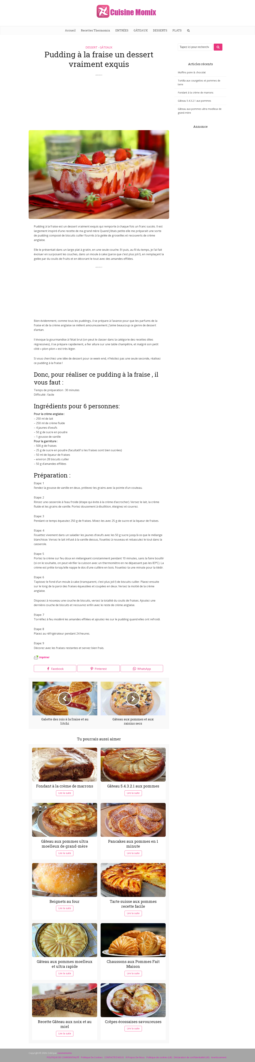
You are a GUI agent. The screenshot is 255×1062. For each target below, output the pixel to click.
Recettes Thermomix (95, 30)
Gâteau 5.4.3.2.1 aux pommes (133, 786)
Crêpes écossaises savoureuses (133, 1021)
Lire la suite (64, 793)
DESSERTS (160, 30)
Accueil (70, 30)
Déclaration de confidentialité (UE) (191, 1057)
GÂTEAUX (141, 30)
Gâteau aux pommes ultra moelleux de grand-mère (64, 844)
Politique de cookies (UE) (159, 1057)
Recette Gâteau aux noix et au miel (65, 1024)
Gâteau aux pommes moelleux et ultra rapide (64, 964)
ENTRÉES (121, 30)
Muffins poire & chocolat (192, 72)
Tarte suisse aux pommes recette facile (133, 904)
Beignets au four (65, 901)
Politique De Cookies (92, 1057)
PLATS (177, 30)
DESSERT (91, 47)
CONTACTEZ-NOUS (114, 1057)
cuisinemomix (64, 1053)
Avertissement (218, 1057)
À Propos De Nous (135, 1057)
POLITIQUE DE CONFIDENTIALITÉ (63, 1057)
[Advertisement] (99, 100)
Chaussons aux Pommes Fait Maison (133, 964)
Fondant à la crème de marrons (64, 786)
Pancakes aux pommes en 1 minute (133, 844)
